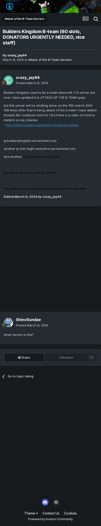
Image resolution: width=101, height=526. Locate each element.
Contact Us (51, 513)
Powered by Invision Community (50, 519)
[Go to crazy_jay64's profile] (8, 80)
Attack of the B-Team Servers (50, 60)
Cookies (70, 513)
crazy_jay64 (17, 55)
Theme (30, 513)
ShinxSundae (28, 319)
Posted (32, 83)
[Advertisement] (50, 261)
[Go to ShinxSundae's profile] (8, 322)
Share (25, 357)
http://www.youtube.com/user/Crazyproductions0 (41, 125)
